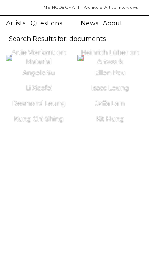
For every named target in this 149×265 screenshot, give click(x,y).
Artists (15, 23)
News (89, 23)
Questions (46, 23)
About (113, 23)
